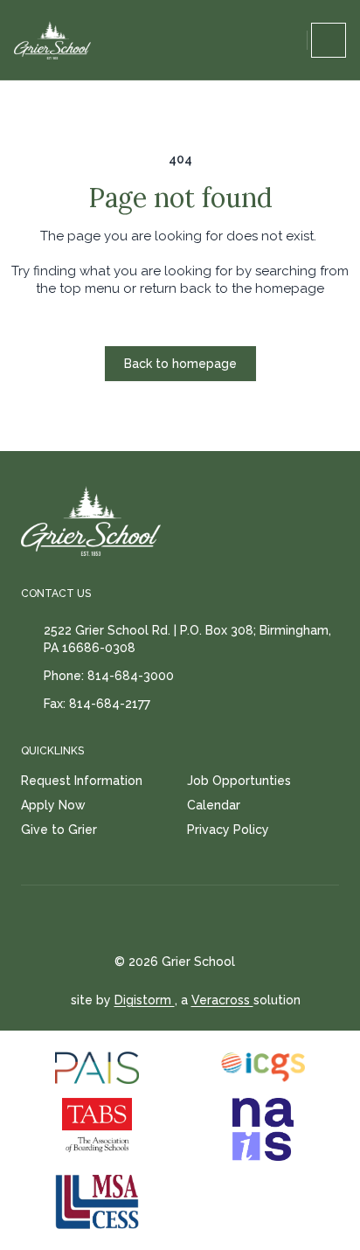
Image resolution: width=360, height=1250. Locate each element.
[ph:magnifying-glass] (290, 40)
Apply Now (53, 805)
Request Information (81, 781)
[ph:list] (328, 40)
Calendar (213, 805)
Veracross (222, 1000)
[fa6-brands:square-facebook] (163, 919)
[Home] (52, 40)
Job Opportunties (239, 781)
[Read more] (163, 919)
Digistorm (144, 1000)
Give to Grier (59, 830)
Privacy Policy (228, 830)
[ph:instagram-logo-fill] (207, 919)
